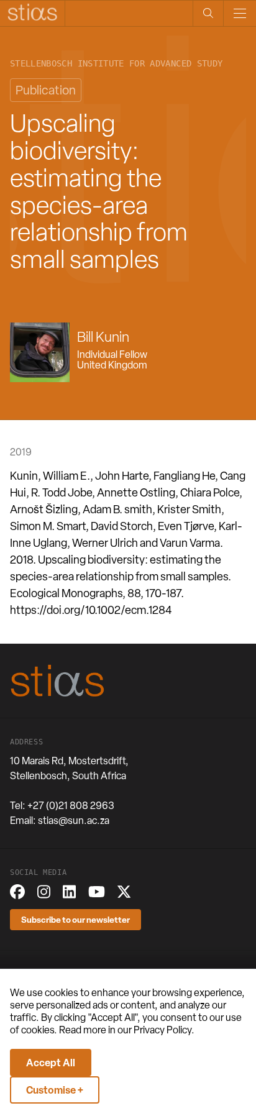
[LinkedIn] (69, 891)
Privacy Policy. (164, 1029)
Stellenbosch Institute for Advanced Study (116, 63)
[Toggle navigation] (239, 13)
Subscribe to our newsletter (75, 919)
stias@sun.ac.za (73, 820)
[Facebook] (17, 891)
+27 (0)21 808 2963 (70, 805)
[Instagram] (43, 891)
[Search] (208, 13)
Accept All (50, 1062)
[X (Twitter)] (123, 891)
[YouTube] (96, 891)
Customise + (54, 1090)
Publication (46, 90)
